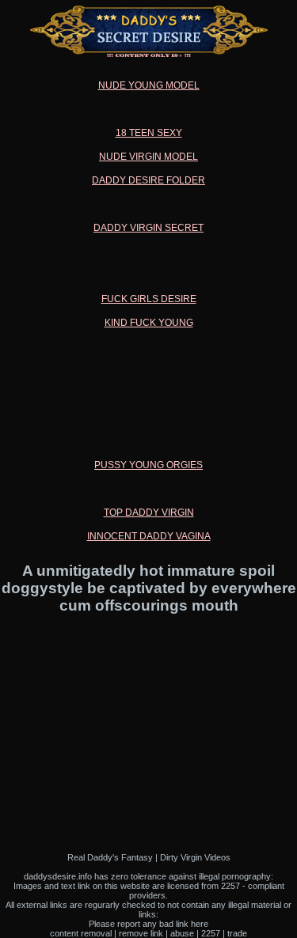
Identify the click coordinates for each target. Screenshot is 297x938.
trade (237, 933)
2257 (210, 933)
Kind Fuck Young (149, 322)
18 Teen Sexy (149, 132)
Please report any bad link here (148, 924)
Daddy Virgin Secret (148, 227)
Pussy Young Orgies (148, 465)
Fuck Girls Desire (148, 298)
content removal (81, 933)
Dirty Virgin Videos (195, 857)
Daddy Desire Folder (148, 180)
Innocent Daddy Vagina (149, 536)
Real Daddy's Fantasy (110, 857)
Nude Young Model (149, 85)
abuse (182, 933)
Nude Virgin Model (148, 156)
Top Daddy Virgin (149, 512)
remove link (141, 933)
